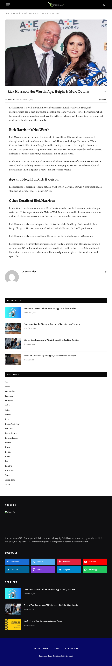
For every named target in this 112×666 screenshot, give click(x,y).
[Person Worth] (56, 4)
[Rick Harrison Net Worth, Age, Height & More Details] (56, 53)
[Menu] (8, 4)
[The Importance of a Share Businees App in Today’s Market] (13, 312)
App (6, 382)
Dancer (8, 419)
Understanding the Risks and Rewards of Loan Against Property (52, 324)
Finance (8, 447)
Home (7, 456)
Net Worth (103, 100)
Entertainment (11, 433)
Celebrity (9, 405)
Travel (7, 484)
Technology (10, 480)
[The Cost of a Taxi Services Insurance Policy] (13, 624)
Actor (7, 410)
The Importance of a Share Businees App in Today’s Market (50, 308)
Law (6, 461)
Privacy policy (42, 648)
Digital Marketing (12, 424)
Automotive (10, 391)
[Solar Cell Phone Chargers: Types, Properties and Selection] (13, 359)
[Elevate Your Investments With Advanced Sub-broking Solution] (13, 343)
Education (9, 428)
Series (7, 475)
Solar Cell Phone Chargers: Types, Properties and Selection (50, 355)
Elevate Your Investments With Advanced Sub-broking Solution (51, 340)
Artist (7, 386)
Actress (8, 414)
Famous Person (11, 438)
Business (9, 400)
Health (7, 452)
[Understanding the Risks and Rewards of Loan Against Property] (13, 328)
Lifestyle (8, 466)
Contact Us (71, 648)
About (58, 648)
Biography (9, 396)
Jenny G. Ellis (12, 100)
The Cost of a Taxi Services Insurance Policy (43, 621)
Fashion (8, 442)
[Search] (104, 4)
